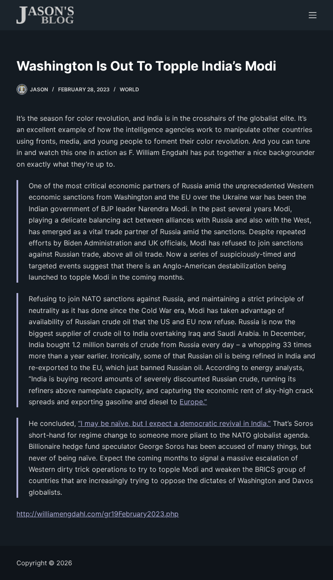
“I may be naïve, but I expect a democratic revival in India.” (174, 423)
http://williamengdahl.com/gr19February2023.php (97, 513)
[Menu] (313, 15)
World (129, 89)
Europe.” (193, 401)
